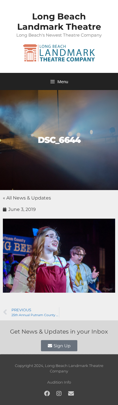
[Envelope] (71, 393)
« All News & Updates (27, 198)
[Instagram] (59, 393)
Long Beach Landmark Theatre (59, 21)
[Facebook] (47, 393)
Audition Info (59, 382)
